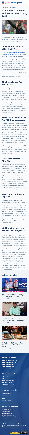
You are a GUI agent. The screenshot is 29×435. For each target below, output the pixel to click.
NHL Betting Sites (6, 395)
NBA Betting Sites (6, 397)
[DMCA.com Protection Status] (15, 432)
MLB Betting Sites (6, 399)
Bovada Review (6, 411)
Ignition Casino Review (8, 415)
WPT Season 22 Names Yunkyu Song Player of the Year (13, 296)
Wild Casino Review (7, 413)
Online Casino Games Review (9, 417)
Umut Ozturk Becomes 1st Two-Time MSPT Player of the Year (13, 320)
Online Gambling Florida (8, 364)
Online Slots (5, 377)
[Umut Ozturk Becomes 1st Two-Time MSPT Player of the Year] (14, 309)
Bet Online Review (6, 409)
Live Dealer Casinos (7, 382)
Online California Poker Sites (9, 360)
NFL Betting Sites (6, 393)
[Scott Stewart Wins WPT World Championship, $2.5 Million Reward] (14, 333)
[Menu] (26, 3)
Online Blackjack (6, 378)
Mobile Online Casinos (8, 380)
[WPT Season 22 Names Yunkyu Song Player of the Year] (14, 285)
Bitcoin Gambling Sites (8, 384)
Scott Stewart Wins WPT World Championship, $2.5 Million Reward (13, 345)
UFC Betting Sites (6, 400)
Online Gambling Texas (8, 366)
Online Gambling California (9, 368)
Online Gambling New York (9, 362)
